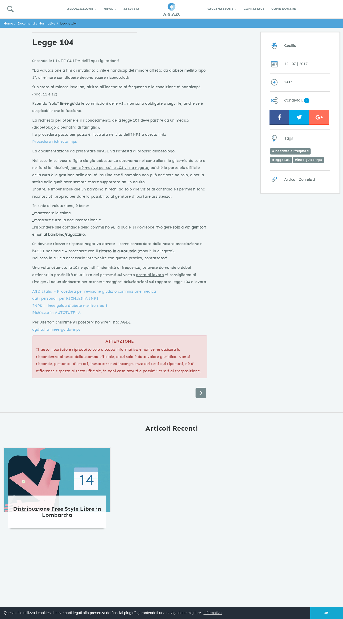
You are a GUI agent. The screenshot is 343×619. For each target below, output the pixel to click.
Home (8, 23)
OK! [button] (327, 613)
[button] (299, 117)
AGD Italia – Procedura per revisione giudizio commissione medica (94, 291)
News (109, 9)
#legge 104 (281, 160)
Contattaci (254, 9)
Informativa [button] (212, 613)
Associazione (80, 9)
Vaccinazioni (220, 9)
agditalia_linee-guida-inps (56, 329)
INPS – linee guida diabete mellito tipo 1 (70, 305)
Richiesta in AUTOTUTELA (56, 312)
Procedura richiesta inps (54, 141)
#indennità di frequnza (290, 151)
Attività (131, 9)
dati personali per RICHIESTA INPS (65, 298)
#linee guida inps (308, 160)
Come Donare (283, 9)
